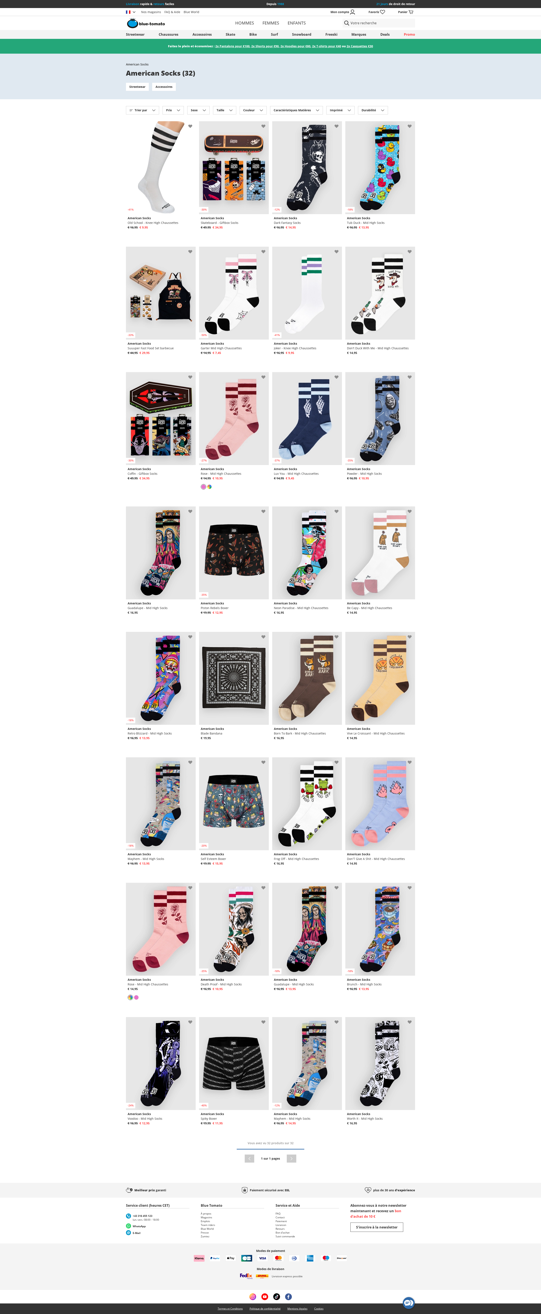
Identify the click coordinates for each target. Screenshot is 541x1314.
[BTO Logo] (173, 23)
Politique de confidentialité (265, 1308)
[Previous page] (249, 1159)
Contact (280, 1217)
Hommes (244, 23)
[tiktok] (276, 1296)
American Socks (137, 64)
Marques (358, 34)
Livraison (281, 1225)
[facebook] (288, 1296)
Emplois (205, 1221)
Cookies (319, 1308)
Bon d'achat (283, 1232)
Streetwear (135, 34)
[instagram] (252, 1296)
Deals (385, 34)
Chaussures (168, 34)
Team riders (208, 1225)
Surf (274, 34)
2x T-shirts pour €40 (326, 46)
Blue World (191, 12)
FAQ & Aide (172, 12)
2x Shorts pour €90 (265, 46)
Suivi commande (285, 1236)
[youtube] (264, 1296)
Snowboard (301, 34)
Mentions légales (297, 1308)
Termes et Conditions (230, 1308)
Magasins (206, 1217)
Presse (205, 1232)
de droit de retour (395, 4)
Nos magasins (151, 12)
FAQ (278, 1213)
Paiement (281, 1221)
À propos (206, 1213)
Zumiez (205, 1236)
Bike (253, 34)
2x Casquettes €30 (360, 46)
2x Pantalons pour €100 (232, 46)
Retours (280, 1229)
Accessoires (202, 34)
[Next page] (291, 1159)
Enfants (297, 23)
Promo (409, 34)
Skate (230, 34)
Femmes (270, 23)
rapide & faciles (150, 4)
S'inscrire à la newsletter (377, 1227)
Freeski (331, 34)
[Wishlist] (192, 124)
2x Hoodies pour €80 (295, 46)
